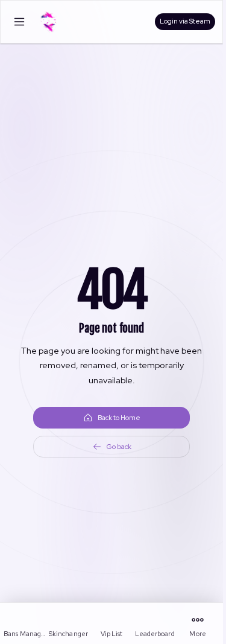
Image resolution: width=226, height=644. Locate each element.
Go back (119, 446)
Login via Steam (185, 21)
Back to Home (119, 417)
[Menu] (19, 21)
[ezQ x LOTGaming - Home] (49, 22)
